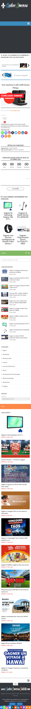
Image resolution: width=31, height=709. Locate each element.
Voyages (5, 386)
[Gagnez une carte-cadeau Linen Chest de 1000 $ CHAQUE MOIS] (4, 302)
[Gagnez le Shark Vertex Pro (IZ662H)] (23, 206)
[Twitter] (15, 132)
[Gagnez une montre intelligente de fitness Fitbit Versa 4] (8, 228)
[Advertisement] (15, 39)
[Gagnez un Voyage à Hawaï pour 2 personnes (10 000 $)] (4, 271)
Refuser (20, 704)
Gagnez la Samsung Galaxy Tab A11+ (8, 216)
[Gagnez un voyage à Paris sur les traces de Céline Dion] (15, 500)
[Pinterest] (26, 132)
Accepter (12, 704)
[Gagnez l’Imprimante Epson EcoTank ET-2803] (23, 228)
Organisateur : (5, 148)
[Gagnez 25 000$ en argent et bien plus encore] (4, 317)
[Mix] (5, 136)
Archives (3, 396)
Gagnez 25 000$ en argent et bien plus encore (15, 565)
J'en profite (15, 188)
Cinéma (5, 362)
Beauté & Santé (7, 358)
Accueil (5, 55)
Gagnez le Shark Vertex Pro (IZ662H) (22, 215)
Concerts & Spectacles (9, 366)
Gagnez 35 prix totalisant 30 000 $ (11, 643)
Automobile (6, 354)
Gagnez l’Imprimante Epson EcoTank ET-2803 (23, 239)
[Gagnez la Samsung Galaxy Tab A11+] (8, 206)
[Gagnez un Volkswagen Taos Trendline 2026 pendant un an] (15, 527)
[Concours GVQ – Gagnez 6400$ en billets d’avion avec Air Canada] (4, 294)
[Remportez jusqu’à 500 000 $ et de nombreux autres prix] (15, 579)
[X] (12, 132)
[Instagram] (9, 132)
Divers (4, 370)
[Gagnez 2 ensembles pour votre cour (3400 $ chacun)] (15, 605)
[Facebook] (5, 132)
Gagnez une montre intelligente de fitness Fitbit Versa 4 (8, 239)
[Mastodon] (2, 136)
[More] (9, 136)
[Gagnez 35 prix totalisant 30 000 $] (15, 632)
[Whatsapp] (2, 132)
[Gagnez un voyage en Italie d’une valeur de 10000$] (4, 309)
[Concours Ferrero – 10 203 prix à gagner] (15, 449)
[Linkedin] (22, 132)
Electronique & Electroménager (18, 55)
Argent (5, 350)
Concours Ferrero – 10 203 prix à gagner (13, 460)
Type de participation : (7, 150)
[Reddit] (19, 132)
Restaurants (6, 382)
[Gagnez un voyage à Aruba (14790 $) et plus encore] (4, 287)
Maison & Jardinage (8, 378)
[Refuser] (29, 703)
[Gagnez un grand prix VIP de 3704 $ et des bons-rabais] (4, 279)
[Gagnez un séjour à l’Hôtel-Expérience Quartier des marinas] (4, 337)
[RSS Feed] (29, 253)
